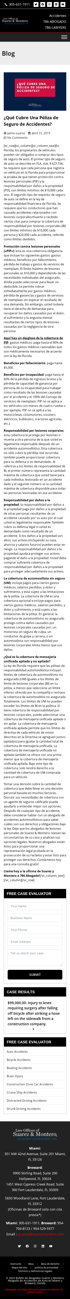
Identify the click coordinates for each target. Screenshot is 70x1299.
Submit (35, 975)
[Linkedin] (56, 4)
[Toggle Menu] (64, 37)
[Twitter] (36, 4)
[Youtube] (62, 4)
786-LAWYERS (55, 27)
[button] (6, 1010)
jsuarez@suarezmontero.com (41, 1234)
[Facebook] (42, 4)
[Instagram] (49, 4)
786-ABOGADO (54, 21)
